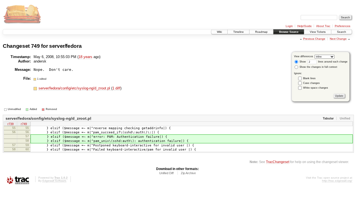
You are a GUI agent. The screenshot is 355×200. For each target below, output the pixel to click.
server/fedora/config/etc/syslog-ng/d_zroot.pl (75, 88)
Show (302, 61)
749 (35, 46)
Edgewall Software (54, 180)
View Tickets (318, 31)
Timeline (238, 31)
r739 (10, 124)
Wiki (219, 31)
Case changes (311, 83)
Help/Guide (304, 26)
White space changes (315, 87)
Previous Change (314, 38)
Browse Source (288, 31)
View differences (303, 56)
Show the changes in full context (318, 67)
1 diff (116, 88)
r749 (24, 124)
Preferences (342, 26)
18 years (85, 57)
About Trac (323, 26)
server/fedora (65, 46)
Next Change (338, 38)
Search (341, 31)
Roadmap (261, 31)
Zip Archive (188, 173)
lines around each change (332, 61)
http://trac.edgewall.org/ (337, 180)
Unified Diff (166, 173)
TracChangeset (277, 162)
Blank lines (309, 78)
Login (289, 26)
